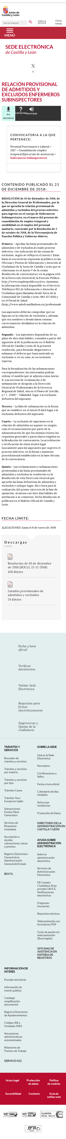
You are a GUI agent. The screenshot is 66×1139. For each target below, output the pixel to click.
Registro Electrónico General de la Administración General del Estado (16, 858)
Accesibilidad (13, 1093)
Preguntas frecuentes (43, 904)
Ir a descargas (8, 116)
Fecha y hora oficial (48, 784)
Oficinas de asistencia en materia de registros (47, 953)
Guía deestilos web (54, 1095)
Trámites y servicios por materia (15, 770)
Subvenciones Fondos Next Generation (12, 812)
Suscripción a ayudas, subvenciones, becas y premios (16, 841)
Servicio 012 (13, 1060)
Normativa (43, 765)
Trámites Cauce (13, 790)
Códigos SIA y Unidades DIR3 (13, 1024)
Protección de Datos (49, 813)
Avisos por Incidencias (43, 804)
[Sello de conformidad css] (10, 1116)
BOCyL (8, 873)
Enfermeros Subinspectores (28, 158)
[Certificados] (33, 1131)
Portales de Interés (15, 979)
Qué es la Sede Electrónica (45, 757)
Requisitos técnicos (48, 913)
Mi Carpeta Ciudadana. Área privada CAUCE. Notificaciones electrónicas (47, 889)
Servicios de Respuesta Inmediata (11, 826)
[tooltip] (40, 21)
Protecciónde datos (33, 1082)
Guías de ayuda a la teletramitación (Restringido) (48, 935)
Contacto (34, 1093)
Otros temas (58, 22)
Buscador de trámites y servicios (15, 760)
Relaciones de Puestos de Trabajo (15, 1049)
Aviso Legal (12, 1080)
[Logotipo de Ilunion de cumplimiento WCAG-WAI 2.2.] (51, 1117)
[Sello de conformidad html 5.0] (29, 1116)
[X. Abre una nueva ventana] (33, 66)
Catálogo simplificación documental (12, 1001)
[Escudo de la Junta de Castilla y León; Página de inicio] (10, 16)
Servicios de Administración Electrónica (46, 871)
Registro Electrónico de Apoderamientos (16, 1013)
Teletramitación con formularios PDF (48, 923)
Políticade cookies (53, 1082)
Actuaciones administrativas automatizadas (13, 1037)
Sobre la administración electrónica (46, 857)
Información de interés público (13, 989)
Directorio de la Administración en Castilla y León (51, 826)
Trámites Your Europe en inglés (13, 799)
